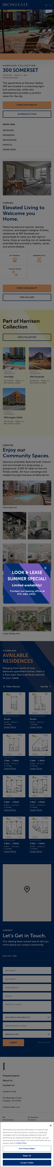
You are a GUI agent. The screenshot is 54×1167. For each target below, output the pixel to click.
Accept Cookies (27, 1163)
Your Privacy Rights (27, 1149)
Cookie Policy (21, 1143)
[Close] (51, 1126)
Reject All (27, 1156)
